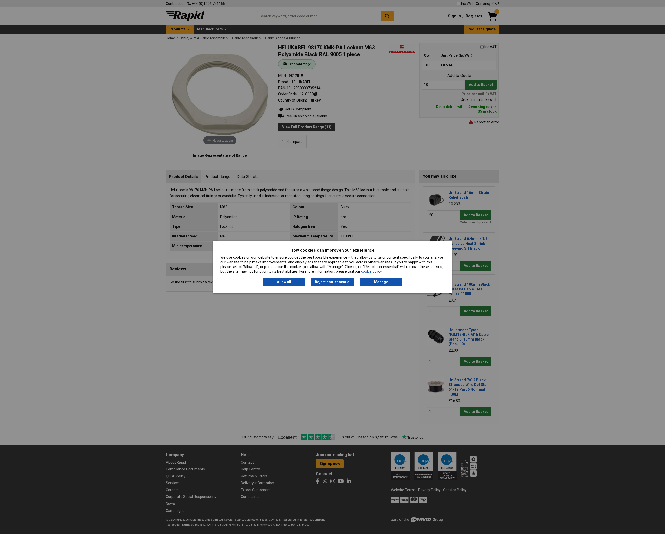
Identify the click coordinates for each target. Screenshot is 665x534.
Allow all (284, 282)
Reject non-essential (332, 282)
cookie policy (371, 272)
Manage (381, 282)
